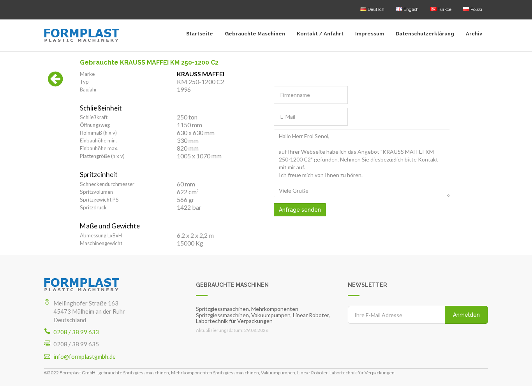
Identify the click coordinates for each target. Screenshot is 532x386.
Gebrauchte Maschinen (255, 34)
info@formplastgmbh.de (84, 356)
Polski (475, 9)
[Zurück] (55, 82)
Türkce (444, 9)
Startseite (199, 34)
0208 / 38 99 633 (76, 331)
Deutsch (375, 9)
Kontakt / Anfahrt (320, 34)
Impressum (369, 34)
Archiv (474, 34)
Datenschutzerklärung (425, 34)
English (410, 9)
